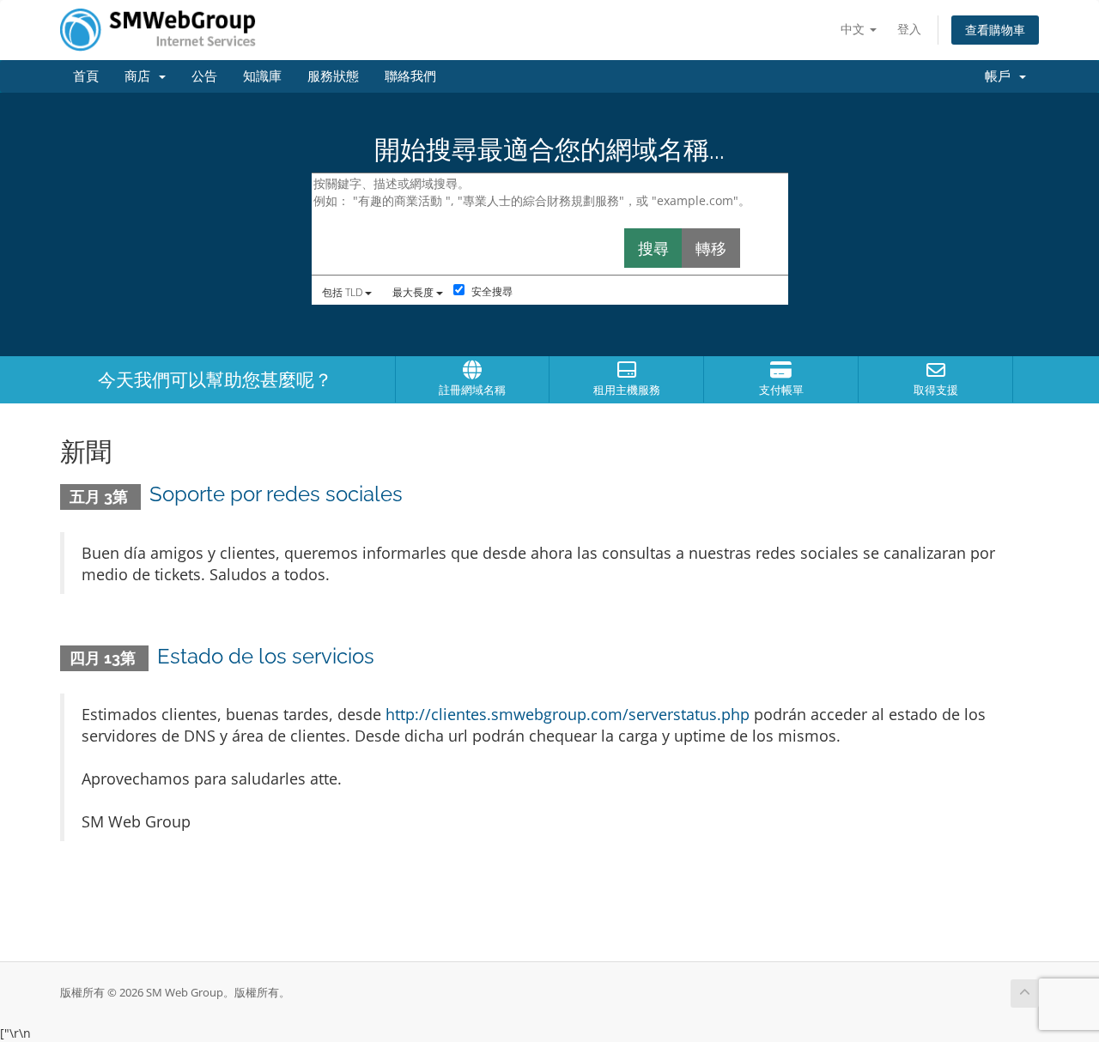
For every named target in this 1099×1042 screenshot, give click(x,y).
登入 (909, 29)
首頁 (86, 76)
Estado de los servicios (265, 656)
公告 (204, 76)
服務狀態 (333, 76)
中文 (854, 29)
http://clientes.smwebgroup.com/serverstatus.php (568, 714)
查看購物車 (995, 29)
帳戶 (1001, 76)
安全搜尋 (491, 291)
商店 (140, 76)
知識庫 (262, 76)
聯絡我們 (410, 76)
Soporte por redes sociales (276, 494)
